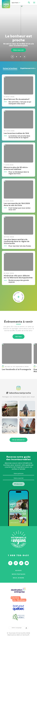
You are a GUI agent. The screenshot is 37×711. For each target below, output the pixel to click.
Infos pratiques (18, 574)
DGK (18, 635)
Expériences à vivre (28, 68)
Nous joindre (18, 578)
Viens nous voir (18, 50)
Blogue (18, 570)
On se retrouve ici (18, 440)
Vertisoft (25, 635)
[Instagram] (18, 390)
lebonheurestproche (18, 393)
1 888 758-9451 (18, 555)
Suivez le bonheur (10, 68)
